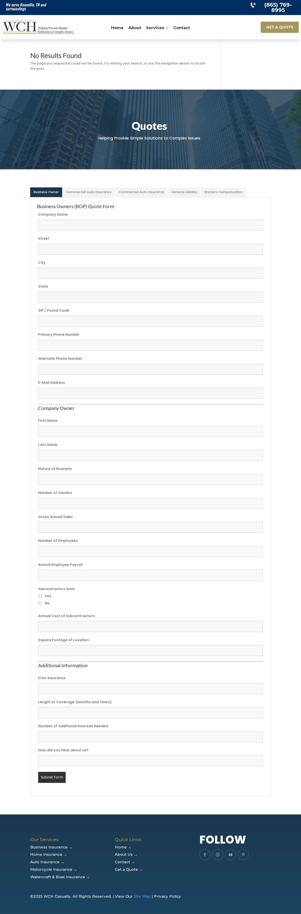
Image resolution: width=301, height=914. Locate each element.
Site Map (142, 896)
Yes (48, 596)
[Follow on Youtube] (230, 854)
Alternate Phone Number (60, 358)
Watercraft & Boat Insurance (60, 877)
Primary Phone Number (59, 334)
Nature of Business (55, 468)
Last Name (47, 444)
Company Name (53, 214)
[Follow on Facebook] (204, 854)
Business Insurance (51, 847)
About (134, 28)
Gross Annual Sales (55, 516)
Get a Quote (279, 27)
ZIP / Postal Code (53, 310)
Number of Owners (55, 492)
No (47, 603)
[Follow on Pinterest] (243, 854)
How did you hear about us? (63, 750)
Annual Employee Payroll (60, 564)
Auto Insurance (47, 862)
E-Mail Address (51, 382)
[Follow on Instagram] (217, 854)
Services (155, 28)
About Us (126, 854)
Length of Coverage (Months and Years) (75, 702)
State (43, 286)
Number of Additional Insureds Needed (73, 726)
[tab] (46, 192)
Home (117, 28)
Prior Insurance (51, 677)
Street (43, 238)
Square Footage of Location (63, 640)
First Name (48, 420)
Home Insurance (48, 854)
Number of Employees (58, 540)
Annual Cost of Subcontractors (66, 615)
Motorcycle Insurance (53, 869)
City (42, 262)
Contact (181, 28)
